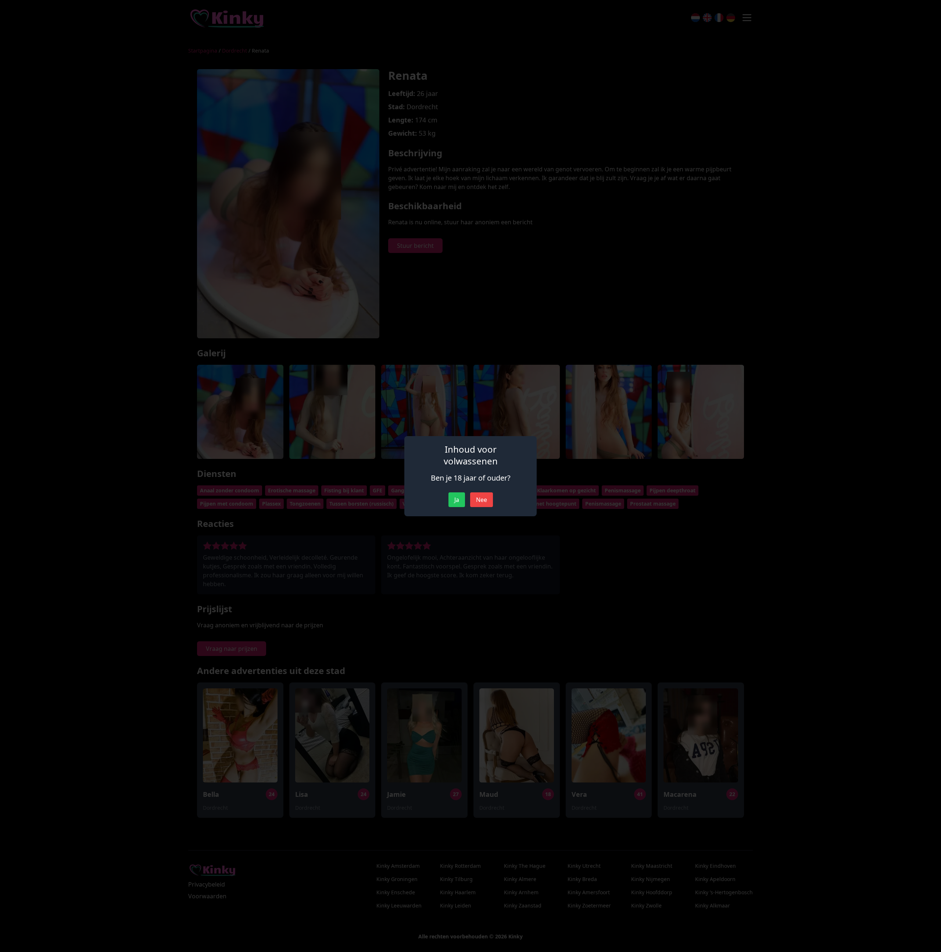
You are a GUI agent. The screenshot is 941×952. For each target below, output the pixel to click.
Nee (481, 500)
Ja (456, 500)
